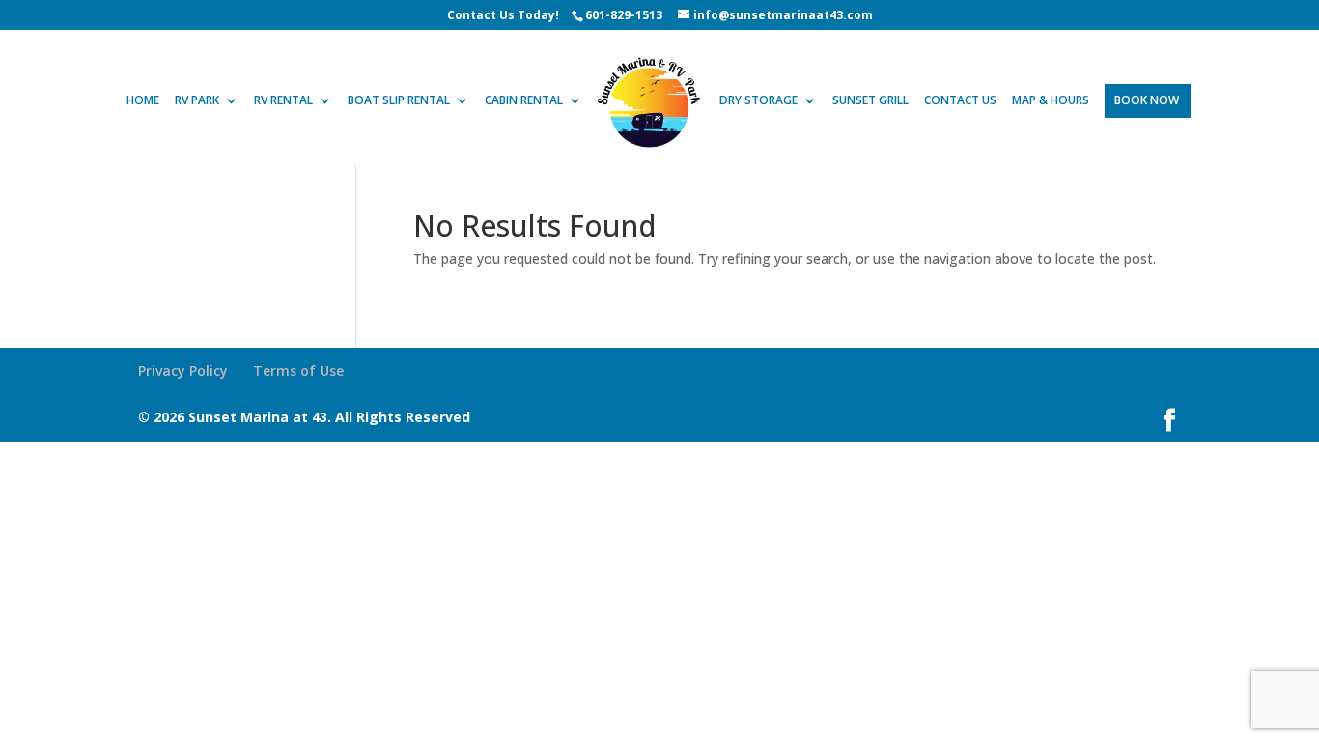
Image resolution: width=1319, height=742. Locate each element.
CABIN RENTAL (524, 101)
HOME (142, 101)
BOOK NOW (1146, 101)
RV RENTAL (283, 101)
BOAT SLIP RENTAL (399, 101)
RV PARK (197, 101)
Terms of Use (298, 370)
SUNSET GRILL (870, 101)
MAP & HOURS (1050, 101)
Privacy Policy (183, 370)
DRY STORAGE (758, 101)
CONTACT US (960, 101)
